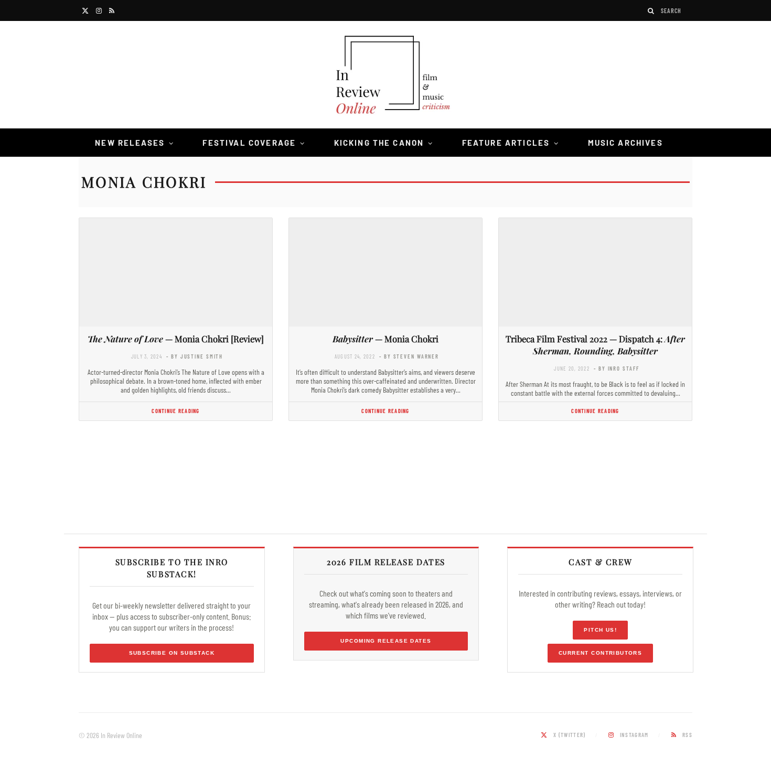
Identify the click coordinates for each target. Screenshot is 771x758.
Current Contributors (600, 653)
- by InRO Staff (616, 368)
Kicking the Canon (379, 142)
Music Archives (625, 142)
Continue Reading (175, 410)
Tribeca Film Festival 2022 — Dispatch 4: (595, 344)
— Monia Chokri (385, 338)
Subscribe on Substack (172, 653)
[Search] (651, 10)
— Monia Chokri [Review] (176, 338)
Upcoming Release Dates (385, 641)
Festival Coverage (249, 142)
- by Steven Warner (409, 356)
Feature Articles (506, 142)
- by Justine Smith (194, 356)
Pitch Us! (600, 630)
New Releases (130, 142)
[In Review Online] (385, 76)
